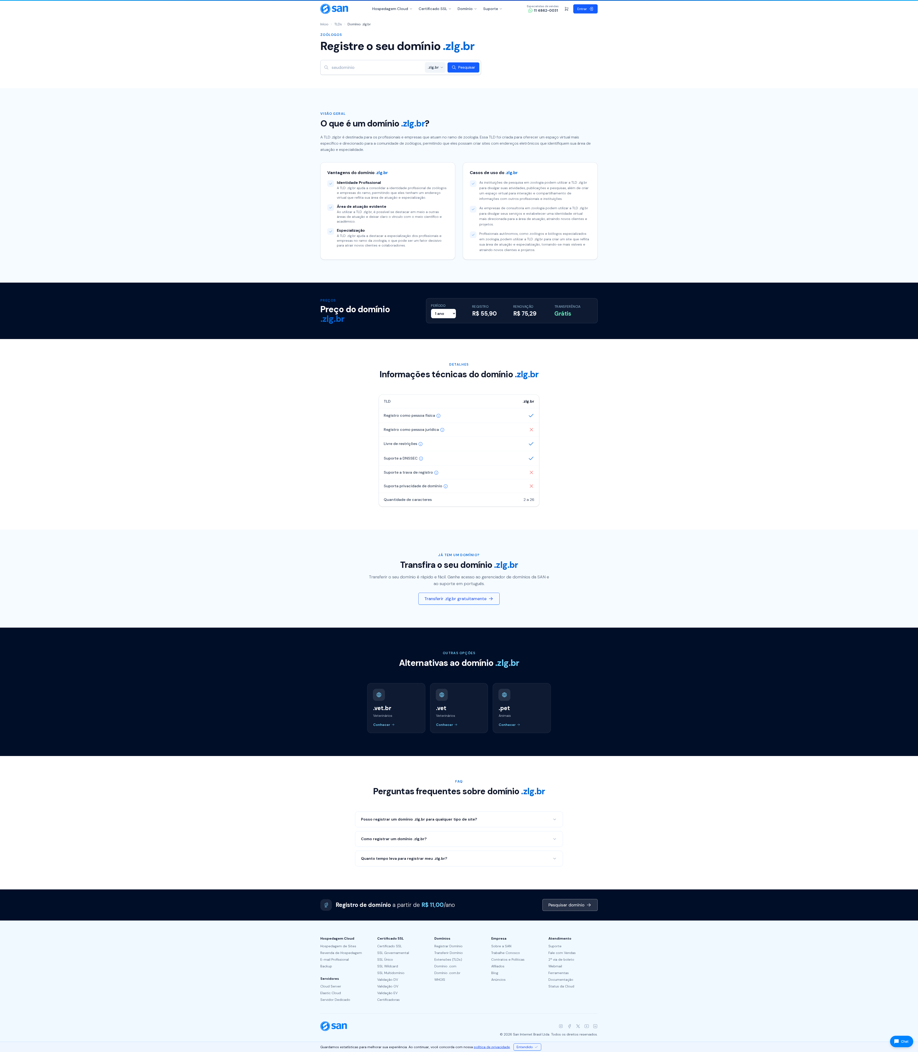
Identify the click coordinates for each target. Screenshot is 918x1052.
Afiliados (497, 966)
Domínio (465, 8)
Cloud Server (330, 986)
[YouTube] (586, 1026)
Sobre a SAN (501, 946)
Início (324, 24)
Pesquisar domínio (566, 905)
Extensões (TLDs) (448, 959)
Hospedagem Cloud (390, 8)
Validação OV (387, 986)
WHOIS (439, 979)
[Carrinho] (566, 9)
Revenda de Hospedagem (341, 953)
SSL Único (385, 959)
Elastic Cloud (330, 993)
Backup (326, 966)
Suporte (490, 8)
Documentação (560, 979)
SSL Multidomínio (390, 973)
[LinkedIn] (595, 1026)
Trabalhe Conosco (505, 953)
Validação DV (387, 979)
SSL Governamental (393, 953)
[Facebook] (569, 1026)
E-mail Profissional (334, 959)
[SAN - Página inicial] (334, 9)
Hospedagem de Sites (338, 946)
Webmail (555, 966)
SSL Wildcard (387, 966)
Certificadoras (388, 999)
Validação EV (387, 993)
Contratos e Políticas (508, 959)
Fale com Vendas (562, 953)
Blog (494, 973)
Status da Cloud (561, 986)
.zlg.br (433, 67)
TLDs (338, 24)
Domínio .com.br (447, 973)
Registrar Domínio (448, 946)
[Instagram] (560, 1026)
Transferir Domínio (448, 953)
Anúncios (498, 979)
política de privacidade (492, 1047)
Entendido (525, 1047)
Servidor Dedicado (335, 999)
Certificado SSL (433, 8)
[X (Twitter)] (578, 1026)
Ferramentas (558, 973)
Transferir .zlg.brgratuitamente (455, 599)
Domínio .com (445, 966)
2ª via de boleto (561, 959)
